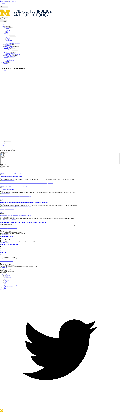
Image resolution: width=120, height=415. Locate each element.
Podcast (5, 65)
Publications (6, 51)
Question (3, 159)
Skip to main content (3, 0)
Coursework (8, 38)
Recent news (6, 63)
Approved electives (9, 40)
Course (3, 155)
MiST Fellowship (8, 45)
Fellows (7, 31)
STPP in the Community (7, 55)
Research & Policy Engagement (7, 50)
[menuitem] (61, 3)
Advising (7, 39)
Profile (3, 158)
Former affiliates (8, 32)
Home (3, 145)
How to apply (8, 37)
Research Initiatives (7, 52)
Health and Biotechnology (10, 60)
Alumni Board (6, 33)
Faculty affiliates (8, 30)
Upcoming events (6, 280)
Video (3, 162)
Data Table (4, 156)
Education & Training (5, 35)
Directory (3, 23)
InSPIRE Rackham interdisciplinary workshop (13, 43)
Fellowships (6, 44)
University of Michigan (3, 1)
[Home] (26, 16)
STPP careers (6, 48)
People (3, 26)
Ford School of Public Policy (12, 1)
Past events (5, 142)
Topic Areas (6, 57)
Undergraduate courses (9, 47)
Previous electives (8, 41)
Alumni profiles (8, 49)
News (3, 62)
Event (3, 157)
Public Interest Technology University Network (13, 54)
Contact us (3, 3)
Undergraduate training (7, 277)
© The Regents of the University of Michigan (9, 413)
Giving (3, 4)
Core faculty (8, 29)
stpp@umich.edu (2, 273)
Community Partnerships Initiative (11, 56)
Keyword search (2, 164)
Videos (5, 143)
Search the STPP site (3, 18)
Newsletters (6, 64)
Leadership (7, 28)
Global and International (9, 59)
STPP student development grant (11, 42)
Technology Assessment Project (10, 53)
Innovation (7, 61)
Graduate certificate (7, 36)
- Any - (3, 154)
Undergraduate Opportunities (8, 46)
